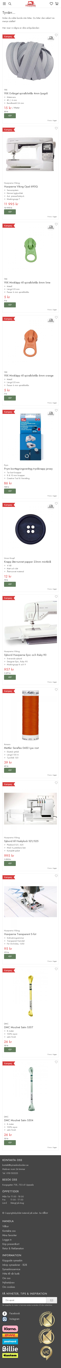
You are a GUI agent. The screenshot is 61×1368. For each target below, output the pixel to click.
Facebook (14, 1313)
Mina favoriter (9, 1235)
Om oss (6, 1278)
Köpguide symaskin (12, 1260)
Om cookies (8, 1287)
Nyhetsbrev (8, 1282)
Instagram (14, 1319)
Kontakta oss (9, 1231)
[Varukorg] (56, 3)
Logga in (7, 1239)
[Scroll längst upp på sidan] (52, 1361)
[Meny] (4, 3)
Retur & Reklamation (13, 1248)
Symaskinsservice (11, 1269)
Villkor (5, 1226)
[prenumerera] (51, 1300)
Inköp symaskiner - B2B (14, 1265)
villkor (45, 1213)
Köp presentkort (10, 1244)
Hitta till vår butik (11, 1273)
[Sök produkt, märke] (10, 3)
